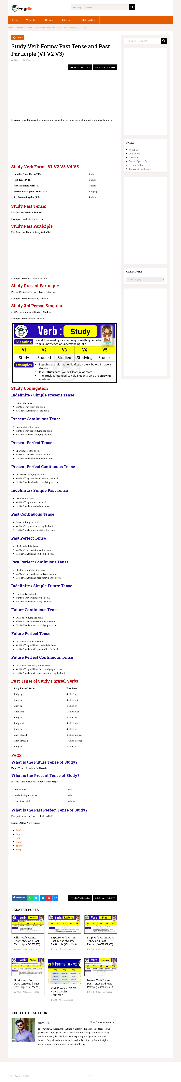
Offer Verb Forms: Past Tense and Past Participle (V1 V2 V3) (27, 941)
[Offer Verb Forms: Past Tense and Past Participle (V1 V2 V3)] (28, 924)
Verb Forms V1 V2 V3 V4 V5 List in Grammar (64, 991)
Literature (66, 19)
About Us (133, 149)
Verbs (19, 37)
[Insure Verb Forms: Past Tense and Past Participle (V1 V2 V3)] (100, 967)
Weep (18, 849)
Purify (19, 830)
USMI (15, 60)
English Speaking (87, 19)
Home (15, 19)
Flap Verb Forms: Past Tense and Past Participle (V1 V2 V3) (100, 941)
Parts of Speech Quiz (139, 161)
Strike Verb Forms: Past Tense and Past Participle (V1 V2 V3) (27, 983)
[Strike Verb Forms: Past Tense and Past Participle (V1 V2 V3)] (28, 967)
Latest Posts (135, 157)
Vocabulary (31, 19)
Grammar (49, 19)
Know (19, 841)
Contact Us (134, 153)
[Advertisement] (64, 94)
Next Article (103, 67)
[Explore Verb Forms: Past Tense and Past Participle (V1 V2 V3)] (64, 924)
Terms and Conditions (140, 168)
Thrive (19, 845)
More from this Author (101, 1022)
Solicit (19, 838)
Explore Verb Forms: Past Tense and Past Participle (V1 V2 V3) (64, 941)
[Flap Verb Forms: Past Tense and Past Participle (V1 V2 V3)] (100, 924)
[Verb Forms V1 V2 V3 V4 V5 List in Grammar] (64, 971)
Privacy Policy (136, 165)
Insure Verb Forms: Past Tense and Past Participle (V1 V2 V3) (100, 983)
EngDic (11, 1076)
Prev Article (81, 67)
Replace (20, 834)
